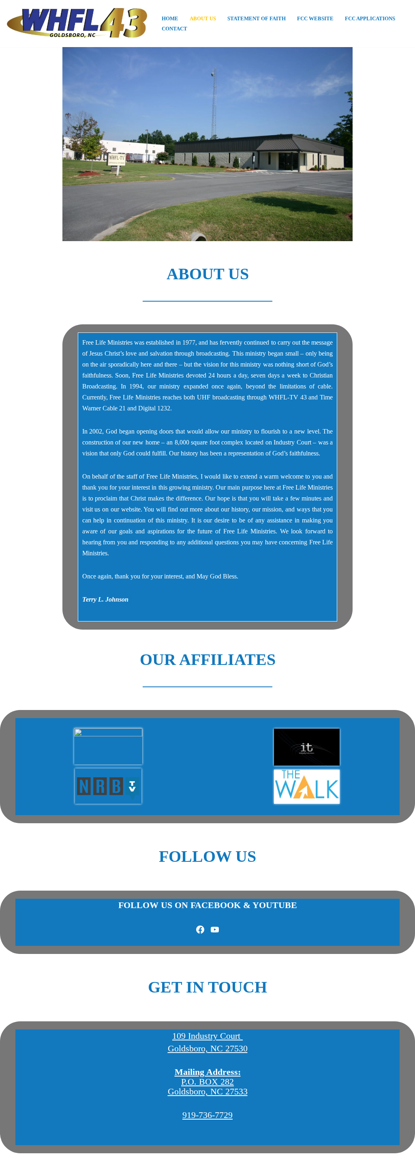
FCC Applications (370, 19)
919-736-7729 (207, 1115)
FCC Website (315, 19)
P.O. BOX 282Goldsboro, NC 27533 (208, 1081)
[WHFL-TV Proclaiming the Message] (77, 23)
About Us (203, 19)
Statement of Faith (256, 19)
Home (170, 19)
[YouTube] (215, 929)
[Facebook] (200, 929)
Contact (174, 29)
